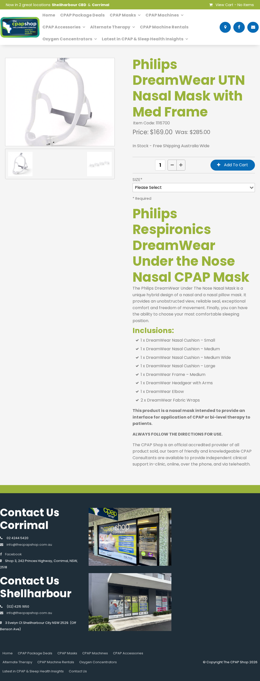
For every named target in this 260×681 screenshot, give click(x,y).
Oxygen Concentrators (67, 39)
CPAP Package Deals (82, 15)
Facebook (13, 554)
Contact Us (78, 671)
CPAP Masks (123, 15)
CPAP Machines (162, 15)
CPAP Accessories (61, 27)
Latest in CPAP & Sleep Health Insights (142, 39)
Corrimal (100, 4)
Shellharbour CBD (69, 4)
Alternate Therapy (110, 27)
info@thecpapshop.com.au (29, 544)
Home (48, 15)
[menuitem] (7, 653)
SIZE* (137, 179)
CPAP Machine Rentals (164, 27)
